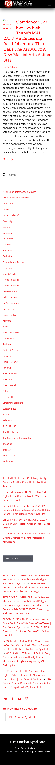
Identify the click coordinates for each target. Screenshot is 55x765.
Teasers (7, 414)
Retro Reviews (10, 361)
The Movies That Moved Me (17, 437)
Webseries (8, 461)
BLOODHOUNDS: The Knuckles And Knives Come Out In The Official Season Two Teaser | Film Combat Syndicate (27, 623)
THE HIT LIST (9, 426)
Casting (6, 226)
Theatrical (8, 443)
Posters (7, 355)
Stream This (9, 396)
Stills (5, 391)
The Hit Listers (10, 432)
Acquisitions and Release (16, 197)
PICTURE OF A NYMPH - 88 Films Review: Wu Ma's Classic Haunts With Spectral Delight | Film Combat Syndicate (26, 579)
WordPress (20, 751)
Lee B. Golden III (11, 66)
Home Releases (11, 279)
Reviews (7, 367)
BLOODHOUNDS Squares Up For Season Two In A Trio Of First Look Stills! (26, 631)
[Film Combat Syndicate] (18, 7)
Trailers (7, 449)
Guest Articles (10, 273)
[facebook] (13, 698)
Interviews (8, 308)
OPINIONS (8, 338)
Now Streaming (11, 332)
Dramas (7, 244)
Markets (7, 320)
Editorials (8, 250)
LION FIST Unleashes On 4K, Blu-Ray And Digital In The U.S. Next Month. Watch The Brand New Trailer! (24, 495)
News (6, 326)
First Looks (8, 267)
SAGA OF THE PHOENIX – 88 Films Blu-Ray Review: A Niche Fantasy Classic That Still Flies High (26, 587)
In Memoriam (10, 291)
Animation (8, 203)
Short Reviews (10, 373)
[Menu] (49, 4)
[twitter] (6, 698)
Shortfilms (8, 379)
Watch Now (9, 455)
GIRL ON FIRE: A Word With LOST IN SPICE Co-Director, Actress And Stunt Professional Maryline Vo (27, 537)
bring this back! (11, 215)
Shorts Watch (10, 385)
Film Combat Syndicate (20, 709)
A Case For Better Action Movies (19, 191)
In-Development (11, 303)
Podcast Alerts (10, 349)
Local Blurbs (9, 314)
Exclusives (8, 256)
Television (8, 420)
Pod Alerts (8, 344)
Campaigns (8, 221)
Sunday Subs (9, 408)
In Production (10, 297)
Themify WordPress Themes (38, 751)
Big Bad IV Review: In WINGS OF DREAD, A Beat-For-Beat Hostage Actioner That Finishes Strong (26, 523)
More (6, 159)
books (6, 209)
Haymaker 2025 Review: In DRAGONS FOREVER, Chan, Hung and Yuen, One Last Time (26, 609)
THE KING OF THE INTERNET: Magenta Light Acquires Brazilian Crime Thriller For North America (25, 482)
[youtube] (19, 698)
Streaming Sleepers (13, 402)
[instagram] (26, 698)
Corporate (8, 238)
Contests (7, 232)
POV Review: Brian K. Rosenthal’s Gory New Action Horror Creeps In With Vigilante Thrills (27, 683)
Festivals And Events (13, 262)
